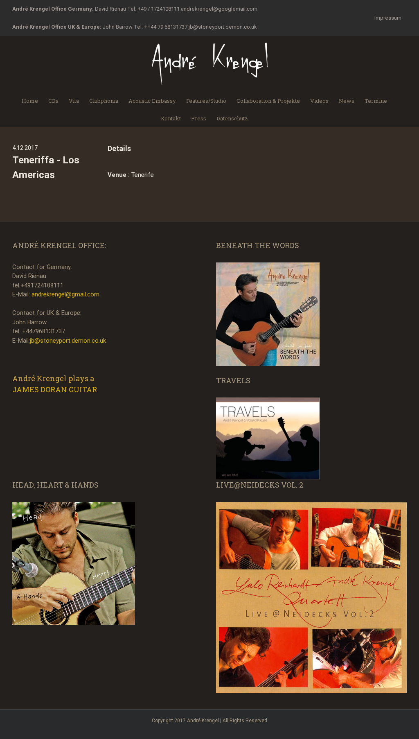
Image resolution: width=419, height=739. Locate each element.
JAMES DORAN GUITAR (54, 389)
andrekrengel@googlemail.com (219, 9)
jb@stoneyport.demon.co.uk (223, 27)
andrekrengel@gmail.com (65, 294)
